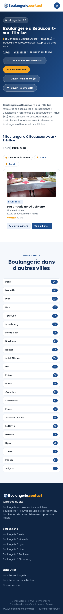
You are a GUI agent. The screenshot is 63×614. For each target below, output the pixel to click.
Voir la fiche (41, 226)
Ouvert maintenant (19, 157)
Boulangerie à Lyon (13, 544)
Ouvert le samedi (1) (22, 87)
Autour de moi (18, 69)
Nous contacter (11, 585)
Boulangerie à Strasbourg (17, 559)
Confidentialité (43, 600)
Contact (50, 604)
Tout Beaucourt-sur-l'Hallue (26, 60)
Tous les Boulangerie (14, 575)
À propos (39, 604)
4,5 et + (13, 164)
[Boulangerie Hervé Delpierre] (31, 184)
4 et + (43, 157)
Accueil (6, 51)
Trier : (6, 147)
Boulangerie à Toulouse (16, 554)
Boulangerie (26, 5)
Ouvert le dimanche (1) (23, 78)
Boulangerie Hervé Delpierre (26, 206)
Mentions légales (20, 600)
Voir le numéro (20, 226)
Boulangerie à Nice (13, 549)
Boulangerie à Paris (13, 534)
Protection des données (22, 604)
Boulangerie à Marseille (15, 539)
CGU (32, 600)
